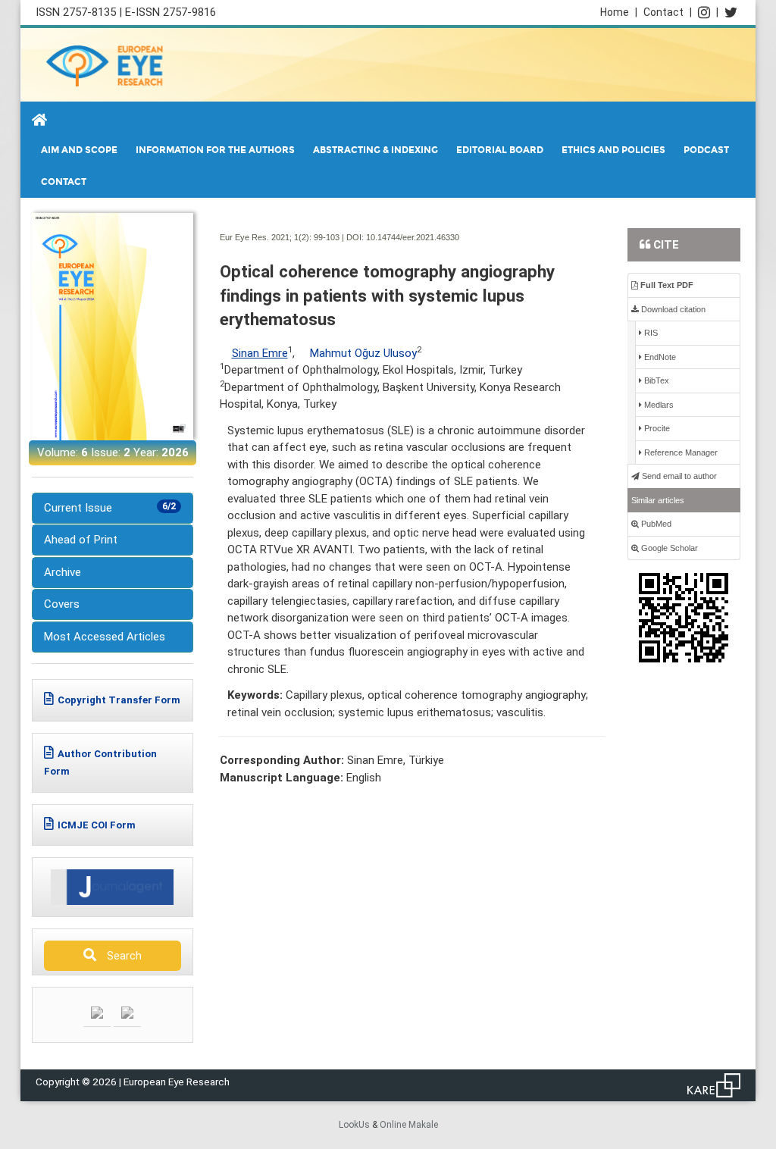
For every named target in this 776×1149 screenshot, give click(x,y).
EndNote (659, 357)
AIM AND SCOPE (79, 150)
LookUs (354, 1124)
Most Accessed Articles (104, 636)
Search (121, 956)
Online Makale (409, 1124)
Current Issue (110, 508)
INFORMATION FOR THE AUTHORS (215, 150)
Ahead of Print (80, 539)
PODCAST (706, 150)
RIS (650, 332)
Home (618, 12)
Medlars (658, 404)
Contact (667, 12)
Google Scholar (668, 548)
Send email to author (678, 476)
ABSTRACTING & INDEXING (375, 150)
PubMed (655, 523)
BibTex (655, 380)
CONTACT (63, 182)
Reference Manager (680, 452)
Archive (62, 572)
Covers (62, 604)
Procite (656, 428)
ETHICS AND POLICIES (613, 150)
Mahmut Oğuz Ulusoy (363, 353)
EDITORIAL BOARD (499, 150)
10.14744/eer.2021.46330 (412, 237)
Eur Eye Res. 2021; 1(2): (265, 237)
